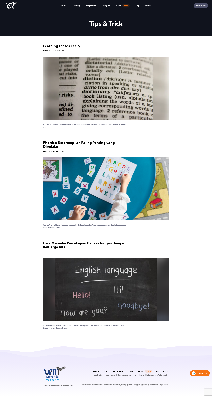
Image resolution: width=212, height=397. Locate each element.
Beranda (64, 6)
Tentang (76, 6)
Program (106, 6)
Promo (122, 6)
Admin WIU (46, 51)
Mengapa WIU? (91, 6)
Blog (137, 6)
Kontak (148, 6)
